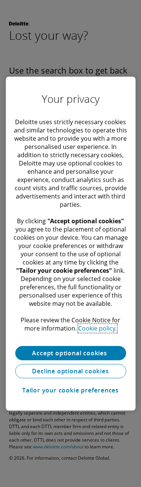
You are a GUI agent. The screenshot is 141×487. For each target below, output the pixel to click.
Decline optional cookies (70, 371)
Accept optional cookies (70, 353)
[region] (70, 243)
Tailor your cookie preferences (70, 390)
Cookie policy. (97, 328)
